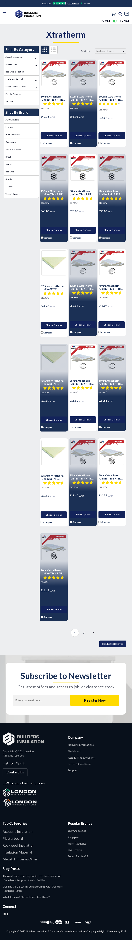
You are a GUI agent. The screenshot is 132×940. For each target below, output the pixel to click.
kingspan (10, 127)
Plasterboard (11, 64)
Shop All (9, 101)
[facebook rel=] (7, 914)
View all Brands (13, 194)
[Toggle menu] (5, 14)
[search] (120, 14)
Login (6, 763)
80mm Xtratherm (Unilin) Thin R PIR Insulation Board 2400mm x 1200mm (52, 98)
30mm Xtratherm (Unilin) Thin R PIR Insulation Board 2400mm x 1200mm (52, 572)
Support (72, 770)
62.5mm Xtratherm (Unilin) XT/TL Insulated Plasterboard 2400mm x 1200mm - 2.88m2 (53, 477)
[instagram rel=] (4, 914)
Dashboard (74, 751)
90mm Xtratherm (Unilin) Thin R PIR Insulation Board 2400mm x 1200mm (110, 287)
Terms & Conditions (79, 763)
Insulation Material (14, 79)
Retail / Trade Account (81, 757)
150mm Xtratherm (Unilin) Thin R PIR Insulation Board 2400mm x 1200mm (52, 193)
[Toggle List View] (53, 50)
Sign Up (20, 763)
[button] (33, 739)
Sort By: (86, 50)
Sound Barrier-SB (13, 149)
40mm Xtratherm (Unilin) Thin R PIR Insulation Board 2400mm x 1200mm (110, 382)
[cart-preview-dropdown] (113, 14)
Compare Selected (112, 644)
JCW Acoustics (12, 119)
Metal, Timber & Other (16, 86)
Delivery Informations (81, 744)
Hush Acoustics (13, 134)
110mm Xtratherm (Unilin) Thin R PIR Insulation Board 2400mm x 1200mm (81, 98)
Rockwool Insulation (15, 71)
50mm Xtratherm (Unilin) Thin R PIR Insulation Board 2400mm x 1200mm (81, 193)
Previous (5, 3)
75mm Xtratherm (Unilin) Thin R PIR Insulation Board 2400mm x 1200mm (81, 477)
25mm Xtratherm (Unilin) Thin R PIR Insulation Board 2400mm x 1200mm (81, 382)
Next (126, 3)
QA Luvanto (11, 142)
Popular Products (13, 94)
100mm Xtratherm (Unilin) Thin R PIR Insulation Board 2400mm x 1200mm (110, 98)
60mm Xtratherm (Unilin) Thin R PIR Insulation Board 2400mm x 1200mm (110, 477)
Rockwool (10, 171)
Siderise (9, 179)
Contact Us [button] (15, 772)
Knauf (8, 157)
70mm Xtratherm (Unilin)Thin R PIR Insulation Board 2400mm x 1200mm (110, 193)
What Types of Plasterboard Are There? (26, 897)
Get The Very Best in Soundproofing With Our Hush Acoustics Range (33, 888)
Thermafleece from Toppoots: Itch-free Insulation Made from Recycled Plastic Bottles (32, 878)
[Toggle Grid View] (45, 50)
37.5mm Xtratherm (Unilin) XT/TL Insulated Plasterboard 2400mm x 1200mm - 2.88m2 (53, 287)
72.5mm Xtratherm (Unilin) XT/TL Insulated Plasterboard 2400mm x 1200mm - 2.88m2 (53, 382)
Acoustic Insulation (14, 57)
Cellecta (9, 186)
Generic (9, 164)
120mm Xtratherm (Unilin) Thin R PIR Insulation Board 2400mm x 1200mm (81, 287)
